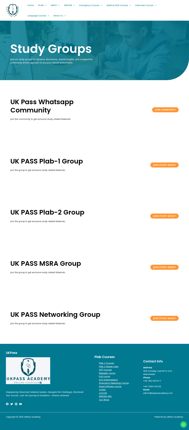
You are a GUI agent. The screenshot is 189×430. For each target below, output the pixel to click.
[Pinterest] (16, 404)
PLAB (41, 5)
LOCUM (103, 392)
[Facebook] (7, 404)
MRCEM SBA (105, 396)
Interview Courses (144, 5)
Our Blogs (104, 399)
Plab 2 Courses (106, 363)
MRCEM (68, 5)
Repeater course (107, 373)
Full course (104, 376)
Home (30, 5)
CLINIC (102, 389)
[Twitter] (11, 404)
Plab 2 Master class (108, 366)
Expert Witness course (110, 386)
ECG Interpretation (108, 379)
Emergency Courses (89, 5)
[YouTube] (20, 404)
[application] (45, 5)
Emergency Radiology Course (114, 382)
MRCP (54, 5)
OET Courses (105, 369)
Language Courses (36, 15)
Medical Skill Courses (117, 5)
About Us (58, 15)
